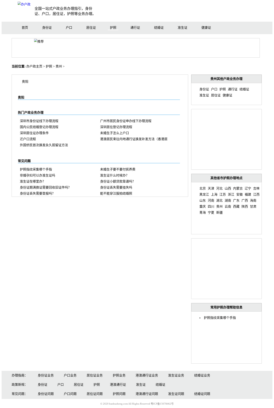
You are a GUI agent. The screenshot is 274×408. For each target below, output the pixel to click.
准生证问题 (176, 394)
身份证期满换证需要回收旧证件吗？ (45, 187)
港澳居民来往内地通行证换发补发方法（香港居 (133, 139)
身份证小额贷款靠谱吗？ (117, 181)
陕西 (245, 206)
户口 (69, 27)
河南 (211, 200)
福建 (248, 194)
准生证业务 (176, 375)
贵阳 (25, 81)
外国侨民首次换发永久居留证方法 (44, 145)
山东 (202, 200)
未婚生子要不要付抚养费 (117, 169)
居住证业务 (95, 375)
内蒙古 (238, 188)
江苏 (222, 194)
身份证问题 (46, 394)
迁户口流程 (28, 139)
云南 (228, 206)
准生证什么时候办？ (114, 175)
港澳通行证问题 (147, 394)
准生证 (182, 27)
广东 (236, 200)
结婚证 (159, 27)
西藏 (236, 206)
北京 (202, 188)
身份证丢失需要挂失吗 (116, 187)
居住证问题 (95, 394)
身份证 (47, 27)
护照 (113, 27)
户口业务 (70, 375)
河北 (219, 188)
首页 (25, 27)
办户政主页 (34, 66)
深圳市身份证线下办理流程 (39, 121)
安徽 (239, 194)
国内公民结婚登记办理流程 (39, 127)
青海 (202, 212)
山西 (228, 188)
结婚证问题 (202, 394)
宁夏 (211, 212)
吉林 (256, 188)
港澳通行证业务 (147, 375)
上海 (214, 194)
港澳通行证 (118, 384)
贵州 (59, 66)
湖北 (219, 200)
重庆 (202, 206)
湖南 (228, 200)
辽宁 (248, 188)
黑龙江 (204, 194)
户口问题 (70, 394)
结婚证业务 (202, 375)
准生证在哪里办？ (33, 181)
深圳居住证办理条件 (34, 133)
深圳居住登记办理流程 (116, 127)
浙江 (231, 194)
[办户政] (24, 4)
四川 (211, 206)
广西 (245, 200)
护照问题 (119, 394)
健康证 (206, 27)
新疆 (219, 212)
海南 (253, 200)
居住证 (91, 27)
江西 (256, 194)
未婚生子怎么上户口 (114, 133)
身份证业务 (46, 375)
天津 (211, 188)
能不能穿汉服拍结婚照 (116, 193)
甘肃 (253, 206)
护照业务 (119, 375)
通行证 (135, 27)
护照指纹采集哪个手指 (36, 169)
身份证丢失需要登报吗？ (37, 193)
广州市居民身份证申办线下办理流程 (125, 121)
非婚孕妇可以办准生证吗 (37, 175)
